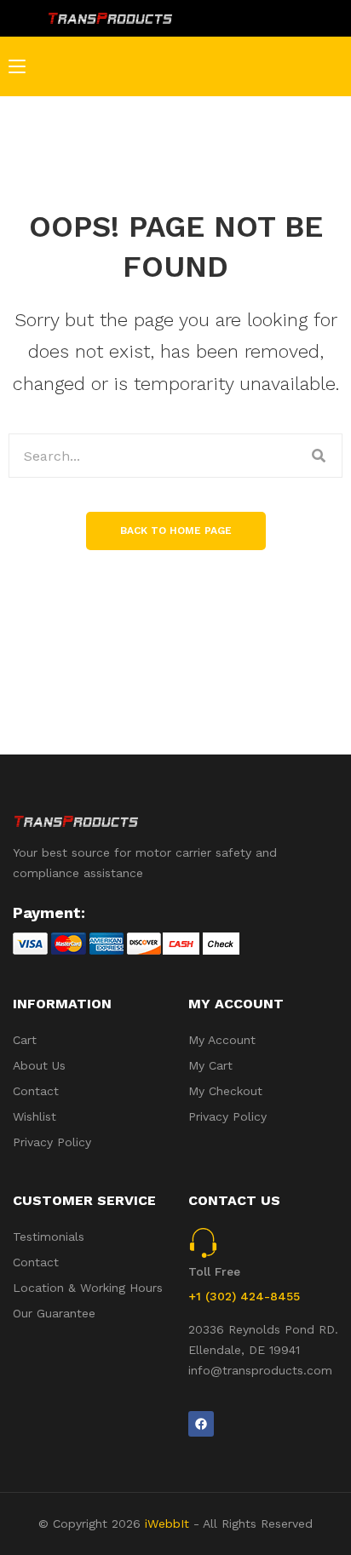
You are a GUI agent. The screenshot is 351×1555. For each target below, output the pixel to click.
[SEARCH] (319, 455)
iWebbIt (167, 1523)
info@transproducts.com (260, 1370)
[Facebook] (201, 1424)
